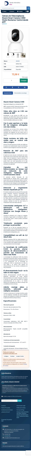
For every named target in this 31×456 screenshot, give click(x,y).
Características (8, 93)
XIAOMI (17, 61)
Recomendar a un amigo (20, 93)
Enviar (19, 400)
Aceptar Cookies (20, 356)
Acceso (12, 11)
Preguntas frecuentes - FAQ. (6, 420)
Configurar (6, 356)
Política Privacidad (5, 407)
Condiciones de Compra (7, 409)
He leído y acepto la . (12, 396)
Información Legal (21, 405)
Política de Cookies (21, 407)
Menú (5, 11)
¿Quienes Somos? (5, 412)
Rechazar (12, 356)
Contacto (20, 11)
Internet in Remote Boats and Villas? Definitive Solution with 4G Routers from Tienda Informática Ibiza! (23, 414)
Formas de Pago (20, 409)
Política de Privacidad (16, 396)
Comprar (23, 80)
